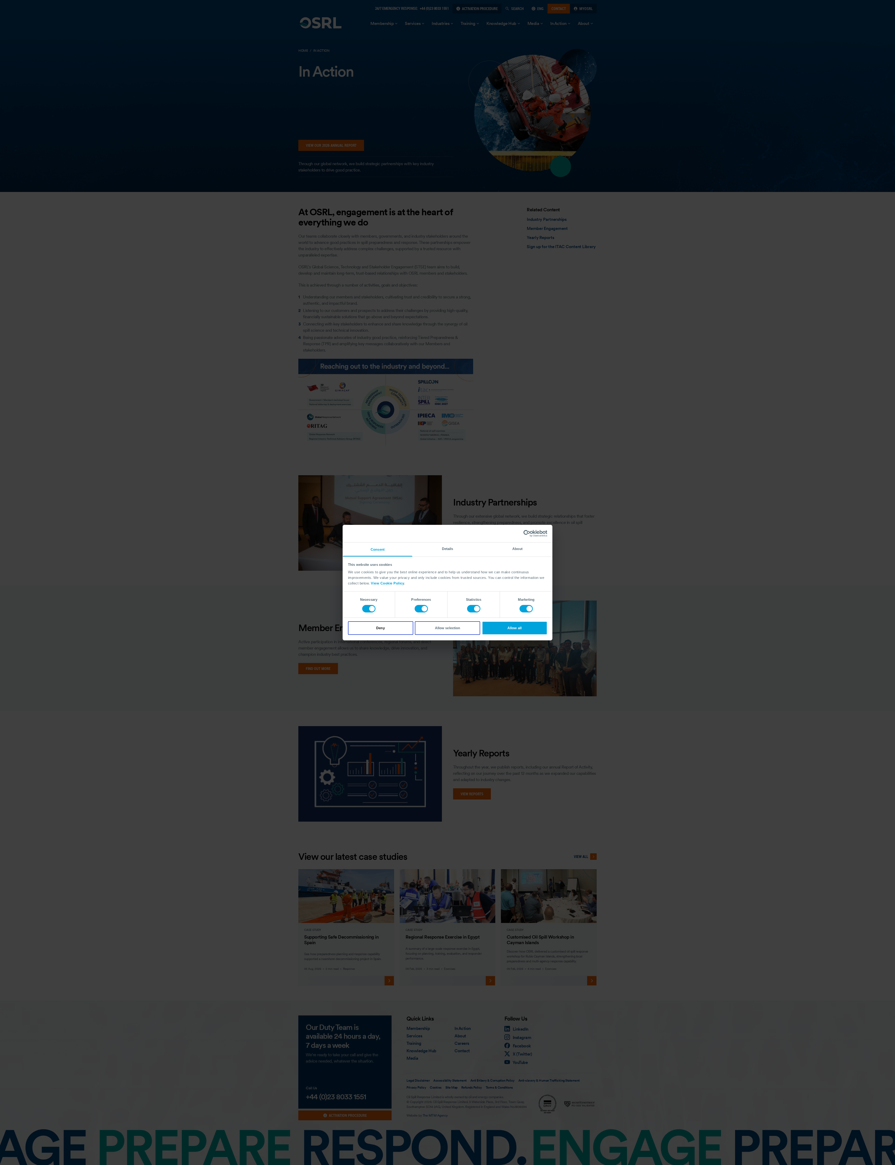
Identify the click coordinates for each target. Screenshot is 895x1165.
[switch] (421, 608)
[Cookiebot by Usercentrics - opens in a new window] (526, 533)
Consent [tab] (378, 549)
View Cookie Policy (387, 583)
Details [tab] (447, 548)
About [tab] (517, 548)
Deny (380, 628)
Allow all (514, 628)
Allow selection (447, 628)
